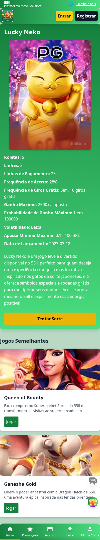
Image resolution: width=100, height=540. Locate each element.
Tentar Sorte (50, 319)
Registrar (86, 16)
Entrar (64, 16)
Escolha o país (86, 4)
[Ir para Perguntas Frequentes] (93, 481)
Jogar (11, 421)
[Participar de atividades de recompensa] (93, 502)
